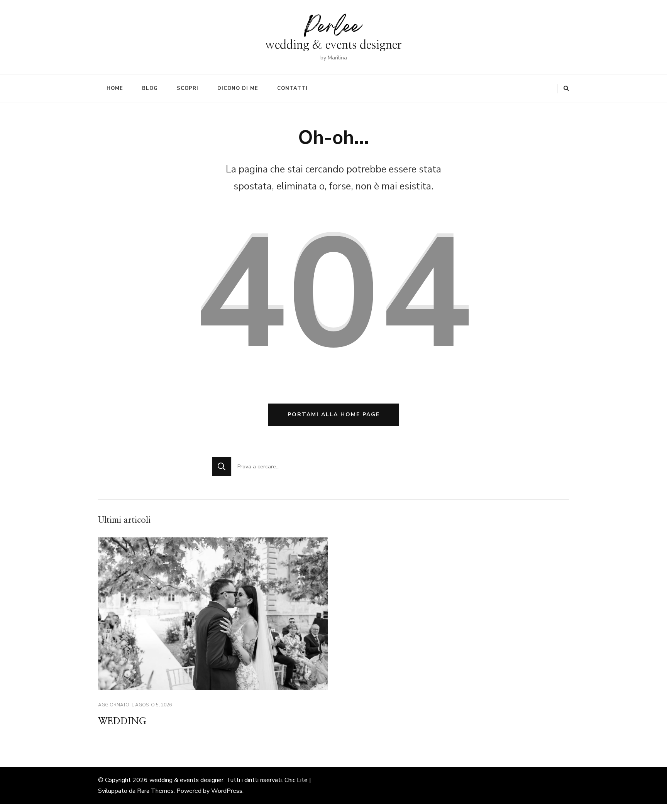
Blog (150, 88)
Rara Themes (155, 791)
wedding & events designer (333, 45)
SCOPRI (187, 88)
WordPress (226, 791)
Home (115, 88)
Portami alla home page (334, 414)
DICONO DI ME (237, 88)
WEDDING (122, 721)
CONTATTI (292, 88)
